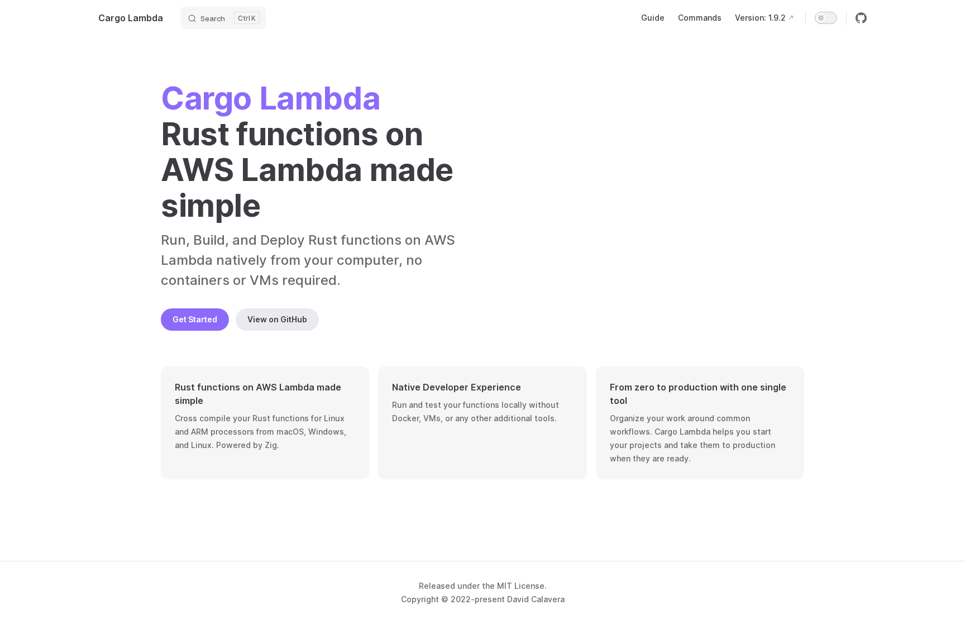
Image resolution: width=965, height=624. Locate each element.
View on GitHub (277, 319)
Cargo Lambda (130, 17)
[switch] (826, 18)
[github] (861, 18)
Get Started (195, 319)
